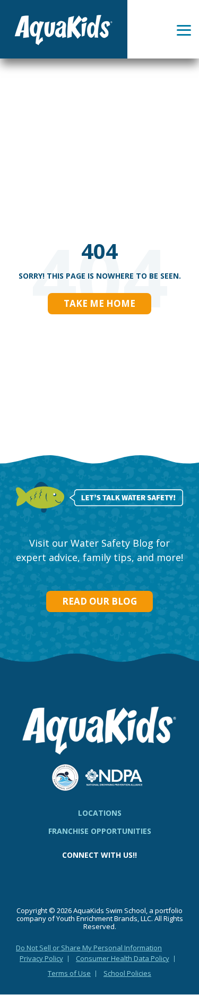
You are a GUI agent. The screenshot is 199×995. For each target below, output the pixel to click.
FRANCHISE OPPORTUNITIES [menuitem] (99, 831)
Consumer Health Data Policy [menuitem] (122, 958)
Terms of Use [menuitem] (69, 973)
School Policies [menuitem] (127, 973)
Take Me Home (99, 303)
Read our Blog (99, 601)
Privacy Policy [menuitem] (41, 958)
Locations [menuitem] (100, 813)
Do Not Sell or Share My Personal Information (89, 947)
